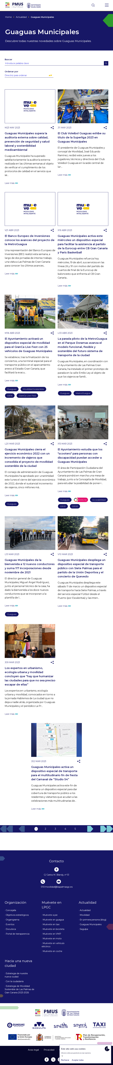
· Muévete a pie (50, 915)
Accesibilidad (98, 499)
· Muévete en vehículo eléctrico (53, 945)
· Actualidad (84, 910)
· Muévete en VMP (51, 934)
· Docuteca (10, 929)
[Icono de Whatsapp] (60, 133)
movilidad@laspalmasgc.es (59, 887)
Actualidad (21, 17)
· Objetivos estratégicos (17, 915)
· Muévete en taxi (50, 924)
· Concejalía (10, 910)
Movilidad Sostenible (33, 389)
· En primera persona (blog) (92, 919)
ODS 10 (83, 500)
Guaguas (11, 389)
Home (8, 17)
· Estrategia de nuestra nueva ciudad (16, 975)
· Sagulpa (83, 929)
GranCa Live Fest (27, 395)
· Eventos (9, 924)
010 (43, 887)
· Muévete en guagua (53, 919)
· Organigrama (12, 919)
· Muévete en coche (52, 951)
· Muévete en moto (52, 938)
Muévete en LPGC (52, 905)
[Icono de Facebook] (60, 122)
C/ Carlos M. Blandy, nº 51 (56, 874)
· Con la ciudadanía (14, 981)
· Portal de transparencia (17, 934)
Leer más (9, 183)
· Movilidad (84, 915)
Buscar (8, 59)
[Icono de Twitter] (60, 127)
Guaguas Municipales (42, 17)
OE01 (63, 506)
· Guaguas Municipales (90, 924)
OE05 (75, 506)
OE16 (9, 395)
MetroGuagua (83, 393)
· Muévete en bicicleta (53, 929)
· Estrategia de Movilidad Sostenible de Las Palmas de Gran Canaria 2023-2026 (19, 989)
